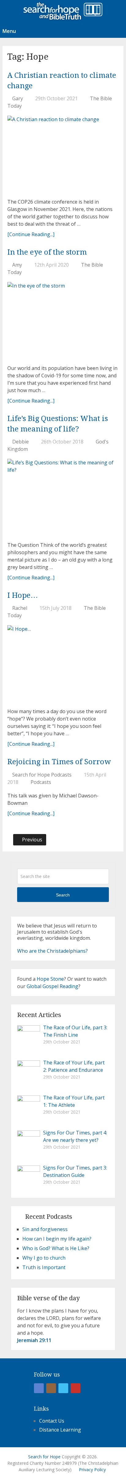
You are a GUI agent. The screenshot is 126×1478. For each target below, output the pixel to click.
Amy (17, 264)
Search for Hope (44, 1457)
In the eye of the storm (47, 252)
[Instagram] (51, 1388)
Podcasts (41, 782)
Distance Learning (60, 1429)
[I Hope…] (63, 664)
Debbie (20, 441)
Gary (17, 98)
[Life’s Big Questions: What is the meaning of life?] (63, 498)
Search (63, 894)
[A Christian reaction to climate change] (63, 154)
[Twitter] (63, 1388)
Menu (9, 31)
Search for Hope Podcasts (42, 774)
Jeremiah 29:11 (34, 1340)
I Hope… (22, 595)
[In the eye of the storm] (63, 321)
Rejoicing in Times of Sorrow (59, 761)
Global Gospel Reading (52, 986)
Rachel (19, 608)
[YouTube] (75, 1388)
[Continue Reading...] (30, 234)
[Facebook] (39, 1388)
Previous (31, 839)
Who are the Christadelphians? (52, 951)
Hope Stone (50, 978)
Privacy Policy (92, 1469)
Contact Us (51, 1420)
